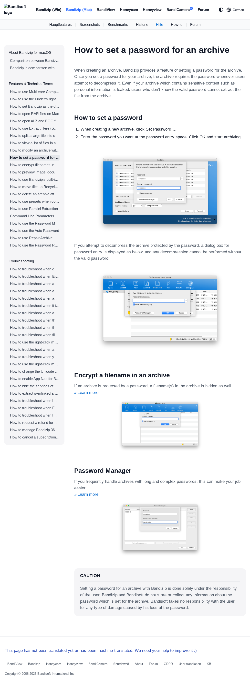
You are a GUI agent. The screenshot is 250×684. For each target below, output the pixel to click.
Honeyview (152, 10)
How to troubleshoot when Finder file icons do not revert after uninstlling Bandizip (35, 408)
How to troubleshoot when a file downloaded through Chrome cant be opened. (35, 349)
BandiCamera (179, 9)
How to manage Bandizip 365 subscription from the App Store (35, 430)
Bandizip (34, 664)
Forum (203, 10)
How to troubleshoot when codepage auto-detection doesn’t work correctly (35, 269)
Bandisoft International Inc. (56, 673)
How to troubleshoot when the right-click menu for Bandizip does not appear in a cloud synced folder (35, 327)
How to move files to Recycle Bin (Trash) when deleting (35, 187)
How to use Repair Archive (31, 238)
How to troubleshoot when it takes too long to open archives (35, 306)
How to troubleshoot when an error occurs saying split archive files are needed (35, 291)
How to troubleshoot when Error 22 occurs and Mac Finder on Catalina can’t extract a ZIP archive (35, 276)
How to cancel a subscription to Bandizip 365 (35, 437)
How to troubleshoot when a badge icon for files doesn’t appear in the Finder (35, 313)
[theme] (221, 10)
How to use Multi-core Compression (35, 92)
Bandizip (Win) (48, 10)
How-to (176, 24)
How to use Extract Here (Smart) (35, 128)
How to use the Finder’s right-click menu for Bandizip (35, 99)
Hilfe (159, 24)
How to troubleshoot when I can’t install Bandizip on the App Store (35, 415)
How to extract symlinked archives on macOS (35, 393)
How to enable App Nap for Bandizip (35, 379)
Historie (142, 24)
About (139, 664)
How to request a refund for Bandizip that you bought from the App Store (35, 422)
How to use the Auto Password (34, 230)
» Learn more (86, 392)
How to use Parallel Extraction (34, 209)
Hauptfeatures (60, 24)
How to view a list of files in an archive (35, 143)
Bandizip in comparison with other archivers (35, 68)
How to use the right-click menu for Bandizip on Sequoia (35, 364)
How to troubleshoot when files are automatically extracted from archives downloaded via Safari (35, 335)
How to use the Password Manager (35, 223)
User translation (190, 664)
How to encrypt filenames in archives (35, 165)
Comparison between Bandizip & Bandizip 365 (35, 60)
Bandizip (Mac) (79, 10)
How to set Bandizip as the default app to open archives (35, 106)
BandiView (106, 10)
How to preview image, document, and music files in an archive (35, 172)
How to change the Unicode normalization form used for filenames (35, 371)
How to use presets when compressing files (35, 201)
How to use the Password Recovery (35, 245)
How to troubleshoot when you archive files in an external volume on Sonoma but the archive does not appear (35, 357)
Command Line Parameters (32, 216)
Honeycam (129, 10)
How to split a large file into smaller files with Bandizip (35, 135)
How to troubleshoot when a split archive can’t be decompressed (35, 284)
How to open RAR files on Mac (34, 114)
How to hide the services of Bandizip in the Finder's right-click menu (35, 386)
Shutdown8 (121, 664)
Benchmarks (118, 24)
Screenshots (90, 24)
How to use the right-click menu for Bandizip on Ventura (35, 342)
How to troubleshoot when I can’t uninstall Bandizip (35, 401)
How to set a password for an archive (35, 157)
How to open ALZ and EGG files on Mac (35, 121)
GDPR (168, 664)
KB (209, 664)
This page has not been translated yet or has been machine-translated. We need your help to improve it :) (101, 650)
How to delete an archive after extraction (35, 194)
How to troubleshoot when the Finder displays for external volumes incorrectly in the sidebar (35, 320)
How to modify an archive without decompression (35, 150)
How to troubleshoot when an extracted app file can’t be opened (35, 298)
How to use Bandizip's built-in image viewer (35, 179)
